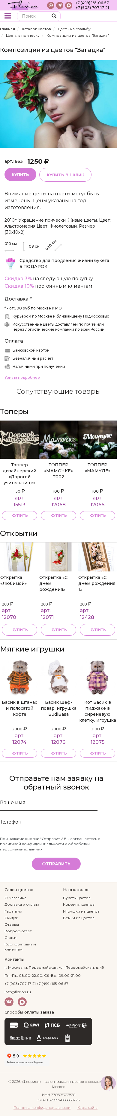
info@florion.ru (17, 992)
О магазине (15, 898)
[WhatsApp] (50, 5)
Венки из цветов (78, 918)
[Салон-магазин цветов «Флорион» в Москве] (23, 5)
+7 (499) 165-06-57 (92, 3)
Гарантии (13, 911)
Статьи (10, 937)
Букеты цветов (77, 898)
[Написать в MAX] (68, 5)
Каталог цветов (36, 29)
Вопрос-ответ (18, 931)
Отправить (56, 864)
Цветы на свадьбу (74, 29)
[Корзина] (108, 16)
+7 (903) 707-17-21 (92, 7)
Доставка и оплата (21, 904)
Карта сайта (87, 1107)
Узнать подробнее (22, 377)
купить (19, 515)
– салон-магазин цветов (63, 1081)
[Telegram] (59, 5)
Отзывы (11, 924)
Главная (7, 29)
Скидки (11, 918)
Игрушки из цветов (81, 911)
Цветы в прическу (23, 35)
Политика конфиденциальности (42, 1107)
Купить (20, 174)
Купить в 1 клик (65, 174)
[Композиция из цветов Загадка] (58, 104)
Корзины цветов (78, 904)
